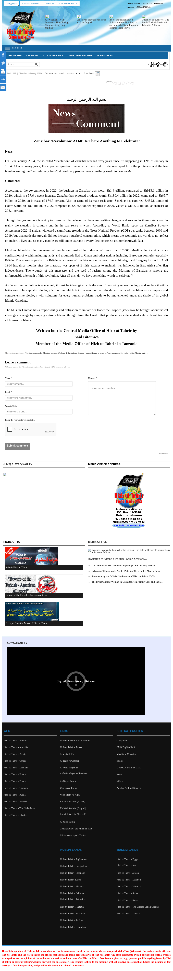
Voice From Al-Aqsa (70, 795)
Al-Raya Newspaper (53, 56)
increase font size (79, 72)
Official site (14, 56)
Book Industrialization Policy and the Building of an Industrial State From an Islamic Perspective (123, 23)
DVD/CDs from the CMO (129, 767)
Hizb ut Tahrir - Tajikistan (72, 899)
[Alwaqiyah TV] (158, 67)
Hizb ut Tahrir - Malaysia (72, 886)
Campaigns (32, 56)
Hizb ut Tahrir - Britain (15, 754)
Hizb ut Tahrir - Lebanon (129, 879)
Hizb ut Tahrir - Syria (127, 900)
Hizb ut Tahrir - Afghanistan (73, 859)
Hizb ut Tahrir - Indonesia (72, 873)
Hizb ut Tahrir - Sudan (127, 893)
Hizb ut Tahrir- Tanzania (72, 907)
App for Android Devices (129, 788)
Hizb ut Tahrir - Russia (15, 795)
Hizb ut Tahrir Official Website (75, 740)
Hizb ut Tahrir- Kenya (70, 879)
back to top (163, 453)
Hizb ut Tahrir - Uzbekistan (73, 927)
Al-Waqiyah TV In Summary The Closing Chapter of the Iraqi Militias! (57, 23)
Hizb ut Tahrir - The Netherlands (19, 808)
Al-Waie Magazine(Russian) (73, 773)
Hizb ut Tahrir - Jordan (128, 873)
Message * (92, 378)
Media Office (97, 542)
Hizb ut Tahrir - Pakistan (72, 893)
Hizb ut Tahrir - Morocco (129, 886)
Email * (8, 392)
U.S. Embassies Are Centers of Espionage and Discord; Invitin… (124, 565)
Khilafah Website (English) (73, 808)
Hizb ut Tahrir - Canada (15, 761)
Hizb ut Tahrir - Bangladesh (73, 866)
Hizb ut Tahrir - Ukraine (15, 815)
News (119, 774)
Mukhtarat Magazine (80, 56)
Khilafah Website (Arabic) (72, 801)
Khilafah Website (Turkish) (73, 814)
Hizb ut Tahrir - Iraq (126, 865)
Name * (8, 378)
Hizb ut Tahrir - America (15, 740)
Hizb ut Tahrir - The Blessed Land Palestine (138, 907)
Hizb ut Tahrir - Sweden (15, 801)
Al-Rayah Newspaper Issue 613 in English (91, 21)
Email (91, 73)
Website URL (11, 406)
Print (86, 73)
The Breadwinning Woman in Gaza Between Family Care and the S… (127, 582)
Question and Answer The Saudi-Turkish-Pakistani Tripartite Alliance (155, 22)
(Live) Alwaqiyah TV (17, 464)
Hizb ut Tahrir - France (15, 774)
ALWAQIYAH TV (17, 643)
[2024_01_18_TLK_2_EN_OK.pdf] (97, 73)
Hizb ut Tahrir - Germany (16, 788)
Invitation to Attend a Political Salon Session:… (117, 558)
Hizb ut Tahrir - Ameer (71, 747)
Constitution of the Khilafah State (76, 828)
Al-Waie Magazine (69, 767)
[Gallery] (165, 67)
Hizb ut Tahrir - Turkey (71, 920)
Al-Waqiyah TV (105, 56)
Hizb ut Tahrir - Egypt (127, 859)
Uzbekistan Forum (69, 788)
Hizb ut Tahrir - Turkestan (72, 913)
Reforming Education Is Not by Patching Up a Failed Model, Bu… (126, 571)
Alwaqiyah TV (67, 754)
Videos (120, 781)
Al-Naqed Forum (68, 781)
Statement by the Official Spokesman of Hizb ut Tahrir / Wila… (125, 576)
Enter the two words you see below (20, 420)
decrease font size (76, 72)
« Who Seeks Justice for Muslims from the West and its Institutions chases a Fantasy (57, 353)
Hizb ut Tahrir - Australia (16, 747)
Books (119, 761)
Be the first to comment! (54, 73)
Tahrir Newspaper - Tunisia (73, 835)
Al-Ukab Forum (67, 822)
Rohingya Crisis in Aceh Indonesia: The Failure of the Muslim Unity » (119, 353)
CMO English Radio (126, 747)
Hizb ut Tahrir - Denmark (16, 767)
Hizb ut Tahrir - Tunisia (128, 913)
